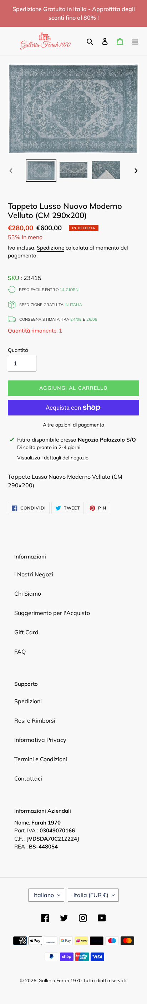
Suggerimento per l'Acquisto (52, 612)
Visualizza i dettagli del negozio (52, 457)
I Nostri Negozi (33, 574)
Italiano (44, 895)
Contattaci (28, 778)
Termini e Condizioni (40, 759)
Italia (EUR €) (91, 895)
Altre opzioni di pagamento (73, 425)
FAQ (20, 651)
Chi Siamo (27, 593)
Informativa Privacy (40, 739)
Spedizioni (28, 701)
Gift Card (26, 632)
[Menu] (134, 41)
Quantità (18, 350)
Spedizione (50, 247)
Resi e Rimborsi (34, 720)
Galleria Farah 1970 (60, 980)
